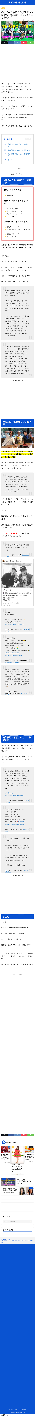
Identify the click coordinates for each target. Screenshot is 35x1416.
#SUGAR (16, 653)
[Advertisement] (17, 65)
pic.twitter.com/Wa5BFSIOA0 (14, 824)
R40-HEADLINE (17, 2)
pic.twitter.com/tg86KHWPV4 (14, 795)
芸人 (3, 8)
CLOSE (28, 138)
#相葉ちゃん (9, 793)
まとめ (10, 160)
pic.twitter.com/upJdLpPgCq (14, 624)
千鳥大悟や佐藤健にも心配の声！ (19, 150)
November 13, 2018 (12, 662)
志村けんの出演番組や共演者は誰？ (18, 145)
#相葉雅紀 (21, 821)
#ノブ (11, 653)
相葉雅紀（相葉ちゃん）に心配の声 (19, 155)
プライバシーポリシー (14, 1409)
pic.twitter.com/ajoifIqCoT (13, 655)
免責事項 (24, 1409)
